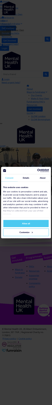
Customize (24, 232)
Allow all (26, 223)
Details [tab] (26, 178)
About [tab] (43, 178)
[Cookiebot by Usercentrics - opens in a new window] (37, 170)
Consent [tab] (9, 178)
